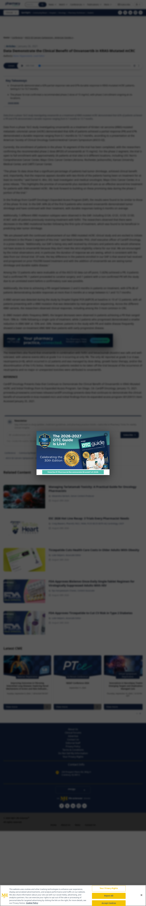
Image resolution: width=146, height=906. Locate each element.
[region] (73, 895)
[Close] (141, 895)
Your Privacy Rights (109, 888)
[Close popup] (106, 435)
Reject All (108, 895)
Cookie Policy (32, 903)
